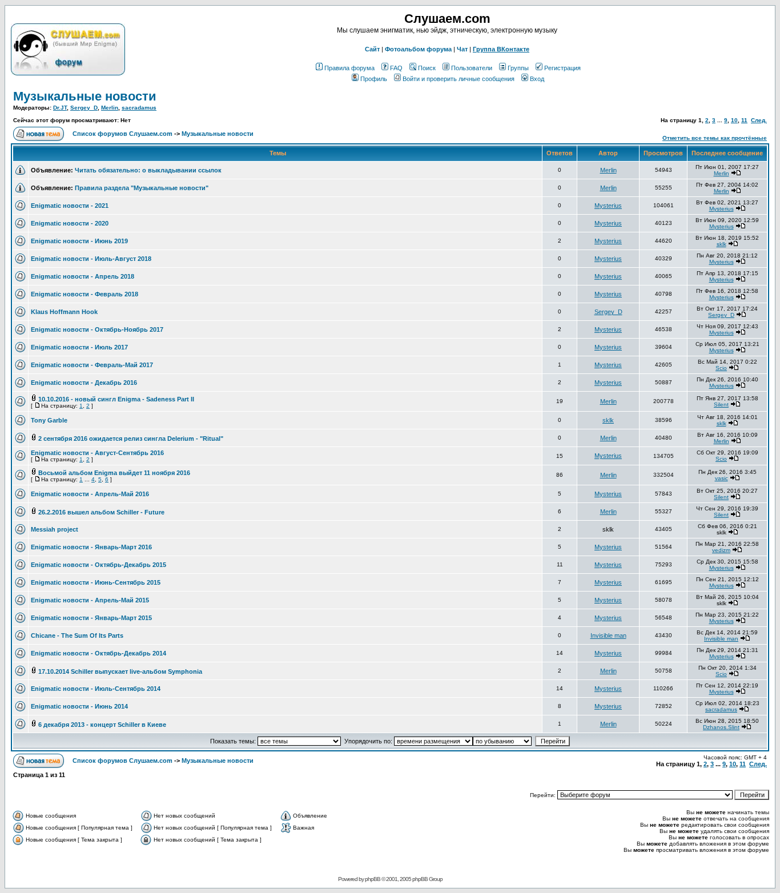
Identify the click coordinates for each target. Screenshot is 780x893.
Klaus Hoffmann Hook (64, 311)
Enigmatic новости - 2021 (69, 205)
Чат (462, 49)
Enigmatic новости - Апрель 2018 (82, 276)
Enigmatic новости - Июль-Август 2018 (91, 258)
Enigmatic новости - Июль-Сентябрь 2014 (95, 688)
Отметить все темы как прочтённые (714, 138)
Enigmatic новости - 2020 (69, 223)
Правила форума (349, 68)
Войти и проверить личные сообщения (458, 78)
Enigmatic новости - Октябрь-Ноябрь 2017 (97, 329)
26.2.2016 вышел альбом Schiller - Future (101, 512)
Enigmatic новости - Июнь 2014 (79, 706)
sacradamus (139, 107)
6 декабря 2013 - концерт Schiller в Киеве (102, 724)
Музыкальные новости (84, 96)
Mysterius (608, 205)
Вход (537, 78)
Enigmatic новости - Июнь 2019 (79, 241)
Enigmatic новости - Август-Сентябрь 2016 (97, 452)
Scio (721, 368)
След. (759, 120)
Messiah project (54, 529)
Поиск (427, 68)
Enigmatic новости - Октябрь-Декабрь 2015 (98, 564)
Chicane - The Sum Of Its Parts (77, 635)
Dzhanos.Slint (721, 727)
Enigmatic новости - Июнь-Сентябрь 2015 (95, 582)
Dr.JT (60, 107)
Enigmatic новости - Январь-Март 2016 (91, 547)
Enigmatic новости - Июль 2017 (79, 347)
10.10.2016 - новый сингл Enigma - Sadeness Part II (116, 399)
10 (734, 120)
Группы (518, 68)
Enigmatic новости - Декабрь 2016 (84, 382)
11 (744, 120)
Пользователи (471, 68)
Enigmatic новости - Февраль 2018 (84, 294)
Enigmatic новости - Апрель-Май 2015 (90, 600)
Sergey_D (84, 107)
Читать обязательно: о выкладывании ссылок (148, 170)
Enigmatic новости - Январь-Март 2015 (91, 617)
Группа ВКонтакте (501, 49)
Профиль (373, 78)
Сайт (372, 49)
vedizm (721, 550)
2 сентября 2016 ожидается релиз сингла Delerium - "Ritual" (130, 438)
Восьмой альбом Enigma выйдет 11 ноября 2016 (114, 472)
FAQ (396, 68)
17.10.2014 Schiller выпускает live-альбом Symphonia (120, 671)
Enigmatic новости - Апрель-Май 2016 (90, 493)
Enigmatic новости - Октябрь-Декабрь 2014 (98, 653)
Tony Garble (49, 420)
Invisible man (608, 635)
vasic (721, 478)
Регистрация (562, 68)
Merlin (109, 107)
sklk (721, 244)
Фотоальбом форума (418, 49)
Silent (721, 404)
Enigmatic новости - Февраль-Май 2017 (92, 364)
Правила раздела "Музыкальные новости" (141, 187)
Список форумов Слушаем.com (122, 133)
